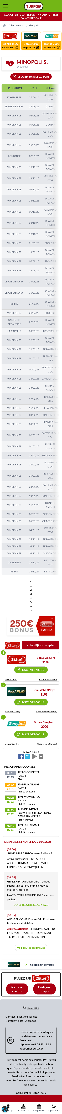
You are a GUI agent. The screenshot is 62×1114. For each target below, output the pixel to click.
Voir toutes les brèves (31, 947)
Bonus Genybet (12, 744)
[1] (16, 659)
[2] (16, 691)
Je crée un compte (17, 989)
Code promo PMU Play (46, 711)
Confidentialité (15, 1020)
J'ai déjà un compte (44, 989)
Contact (11, 1016)
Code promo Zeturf (48, 679)
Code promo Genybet (47, 744)
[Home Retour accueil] (33, 6)
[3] (16, 724)
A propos (30, 1020)
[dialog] (5, 1109)
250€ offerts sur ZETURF (34, 76)
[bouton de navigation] (5, 5)
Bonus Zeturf (11, 679)
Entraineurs (17, 25)
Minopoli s (34, 25)
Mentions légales (27, 1016)
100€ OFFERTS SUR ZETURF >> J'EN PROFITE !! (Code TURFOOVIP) (31, 16)
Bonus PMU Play (12, 711)
